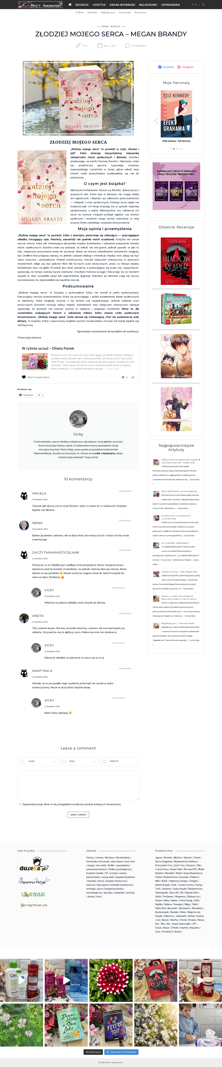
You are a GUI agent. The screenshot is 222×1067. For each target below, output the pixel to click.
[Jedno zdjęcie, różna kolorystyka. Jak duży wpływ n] (155, 1025)
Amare (178, 931)
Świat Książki (179, 888)
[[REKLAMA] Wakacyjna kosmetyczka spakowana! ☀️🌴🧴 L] (21, 980)
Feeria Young (185, 900)
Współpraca (108, 12)
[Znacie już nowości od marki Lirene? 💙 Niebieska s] (66, 980)
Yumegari (178, 904)
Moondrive (197, 908)
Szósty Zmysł (162, 927)
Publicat (194, 877)
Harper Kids (176, 869)
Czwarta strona (186, 884)
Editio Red (160, 908)
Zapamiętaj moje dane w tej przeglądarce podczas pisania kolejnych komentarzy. (71, 804)
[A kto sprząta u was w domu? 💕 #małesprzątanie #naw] (200, 1025)
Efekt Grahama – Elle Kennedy (176, 141)
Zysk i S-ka (179, 865)
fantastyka (91, 861)
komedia (92, 880)
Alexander (172, 908)
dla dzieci (109, 857)
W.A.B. (165, 880)
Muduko (174, 912)
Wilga (187, 904)
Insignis (194, 880)
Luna (157, 931)
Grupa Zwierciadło (181, 923)
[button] (196, 120)
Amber (174, 900)
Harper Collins (162, 900)
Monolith (169, 873)
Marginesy (180, 896)
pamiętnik (119, 892)
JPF (194, 923)
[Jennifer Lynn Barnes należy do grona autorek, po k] (110, 1025)
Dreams (192, 919)
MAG (157, 880)
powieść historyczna (116, 880)
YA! (181, 892)
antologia (91, 888)
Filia (199, 865)
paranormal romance (96, 869)
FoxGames (168, 896)
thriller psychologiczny (120, 869)
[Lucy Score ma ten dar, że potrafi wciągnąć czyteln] (66, 1025)
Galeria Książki (162, 884)
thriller (111, 865)
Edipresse (169, 915)
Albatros (178, 857)
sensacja (130, 892)
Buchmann (184, 908)
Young (199, 884)
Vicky (85, 46)
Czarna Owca (161, 869)
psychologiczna (94, 892)
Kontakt (92, 12)
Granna (200, 915)
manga (91, 865)
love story (130, 861)
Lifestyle (99, 4)
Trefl (157, 888)
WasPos (174, 919)
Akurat (165, 919)
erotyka (114, 873)
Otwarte (190, 865)
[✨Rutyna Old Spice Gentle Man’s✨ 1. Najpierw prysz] (200, 980)
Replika (159, 904)
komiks (100, 873)
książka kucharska (114, 888)
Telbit (195, 904)
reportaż (90, 884)
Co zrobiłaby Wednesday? (175, 543)
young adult (108, 877)
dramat (91, 896)
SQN (196, 900)
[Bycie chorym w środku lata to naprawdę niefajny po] (21, 1025)
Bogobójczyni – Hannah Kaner (178, 623)
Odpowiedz (125, 491)
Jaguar (158, 857)
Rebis (183, 912)
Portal (183, 919)
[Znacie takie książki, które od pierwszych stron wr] (155, 980)
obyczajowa (117, 861)
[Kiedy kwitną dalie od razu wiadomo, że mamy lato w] (110, 980)
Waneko (168, 857)
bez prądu (104, 861)
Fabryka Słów (191, 892)
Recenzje (82, 4)
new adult (101, 865)
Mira (163, 923)
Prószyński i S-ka (163, 865)
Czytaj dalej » (183, 508)
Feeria (197, 857)
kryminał (90, 873)
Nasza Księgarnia (163, 861)
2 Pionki (174, 927)
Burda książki (162, 912)
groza (100, 888)
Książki (105, 26)
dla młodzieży (123, 857)
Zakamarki (181, 915)
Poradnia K (167, 931)
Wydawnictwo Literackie (175, 877)
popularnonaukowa (125, 877)
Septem (184, 927)
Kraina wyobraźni (122, 4)
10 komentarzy (139, 46)
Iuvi (158, 919)
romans (99, 857)
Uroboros (166, 888)
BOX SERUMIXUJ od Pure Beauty (180, 491)
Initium (191, 915)
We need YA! (190, 869)
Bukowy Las (193, 896)
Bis (168, 923)
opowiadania (122, 865)
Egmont (188, 857)
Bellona (168, 904)
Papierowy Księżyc (179, 880)
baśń (99, 896)
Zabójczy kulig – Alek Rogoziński (179, 571)
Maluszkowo (148, 4)
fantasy (90, 857)
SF (106, 873)
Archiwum (140, 12)
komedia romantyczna (122, 884)
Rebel (179, 873)
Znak (173, 884)
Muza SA (174, 892)
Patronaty (125, 12)
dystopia (108, 892)
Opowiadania (170, 4)
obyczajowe (103, 884)
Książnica (194, 927)
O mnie (80, 12)
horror (101, 880)
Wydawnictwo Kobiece (185, 861)
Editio (158, 896)
